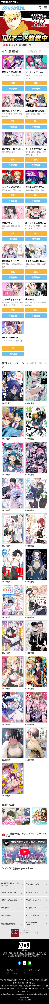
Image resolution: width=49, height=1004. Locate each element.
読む (13, 83)
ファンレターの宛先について (20, 45)
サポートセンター (12, 973)
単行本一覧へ (37, 363)
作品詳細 (13, 88)
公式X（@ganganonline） (19, 868)
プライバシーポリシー (37, 970)
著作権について (12, 970)
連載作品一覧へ (35, 51)
